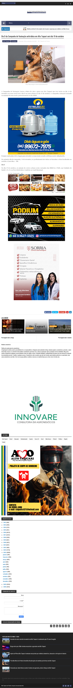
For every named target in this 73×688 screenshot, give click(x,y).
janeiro (5, 555)
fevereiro (5, 557)
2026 (5, 587)
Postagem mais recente (64, 338)
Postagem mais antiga (7, 338)
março (5, 559)
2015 (4, 530)
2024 (5, 552)
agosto (5, 571)
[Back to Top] (71, 686)
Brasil (4, 326)
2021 (4, 545)
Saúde (3, 442)
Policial (54, 439)
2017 (4, 535)
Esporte (31, 439)
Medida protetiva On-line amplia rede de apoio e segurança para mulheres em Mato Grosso (35, 29)
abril (4, 562)
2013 (4, 525)
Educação (16, 439)
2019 (4, 540)
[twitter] (71, 4)
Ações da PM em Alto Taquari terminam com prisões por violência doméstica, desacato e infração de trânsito (38, 653)
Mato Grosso (48, 439)
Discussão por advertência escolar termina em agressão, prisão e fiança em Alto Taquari (32, 668)
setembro (6, 574)
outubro (5, 576)
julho (4, 569)
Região (65, 439)
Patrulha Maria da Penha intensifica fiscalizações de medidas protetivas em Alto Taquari (33, 661)
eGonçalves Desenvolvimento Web (17, 685)
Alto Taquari (6, 41)
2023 (5, 550)
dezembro (6, 581)
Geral (42, 439)
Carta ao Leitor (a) (30, 331)
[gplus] (68, 4)
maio (4, 564)
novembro (6, 579)
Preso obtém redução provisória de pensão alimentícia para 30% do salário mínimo (13, 330)
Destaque (14, 41)
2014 (4, 527)
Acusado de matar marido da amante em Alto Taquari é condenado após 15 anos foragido (60, 330)
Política (60, 439)
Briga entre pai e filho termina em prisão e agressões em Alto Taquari (28, 646)
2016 (4, 532)
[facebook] (66, 4)
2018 (4, 537)
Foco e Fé (37, 439)
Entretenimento (24, 439)
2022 (5, 547)
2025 (5, 584)
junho (4, 567)
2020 (5, 542)
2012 (4, 522)
